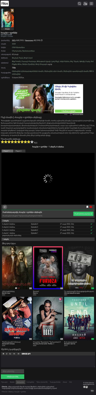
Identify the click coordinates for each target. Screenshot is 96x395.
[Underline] (10, 353)
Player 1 (6, 151)
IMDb (14, 40)
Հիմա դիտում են (42, 382)
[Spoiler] (26, 353)
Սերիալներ (20, 382)
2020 (14, 44)
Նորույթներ (30, 382)
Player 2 (18, 151)
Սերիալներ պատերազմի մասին (76, 71)
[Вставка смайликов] (19, 353)
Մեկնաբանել (12, 377)
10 (32, 141)
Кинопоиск (29, 40)
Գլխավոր (4, 382)
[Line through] (14, 353)
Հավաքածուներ (55, 382)
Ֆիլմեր (12, 382)
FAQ (70, 382)
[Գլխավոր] (4, 3)
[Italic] (6, 353)
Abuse (65, 382)
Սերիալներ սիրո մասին (53, 71)
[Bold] (3, 353)
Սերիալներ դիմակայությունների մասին (27, 71)
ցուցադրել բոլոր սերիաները (11, 235)
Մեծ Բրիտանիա (18, 47)
